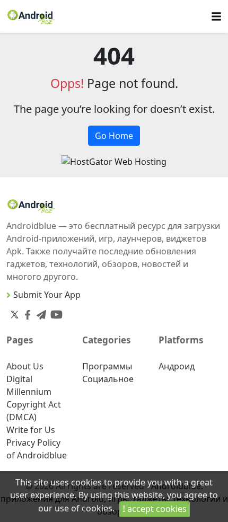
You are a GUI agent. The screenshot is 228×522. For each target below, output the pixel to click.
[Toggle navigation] (216, 16)
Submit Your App (47, 294)
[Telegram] (39, 312)
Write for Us (30, 430)
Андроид (177, 366)
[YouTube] (54, 312)
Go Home (114, 135)
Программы (107, 366)
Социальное (108, 379)
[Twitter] (15, 314)
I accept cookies (154, 509)
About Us (24, 366)
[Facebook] (25, 312)
